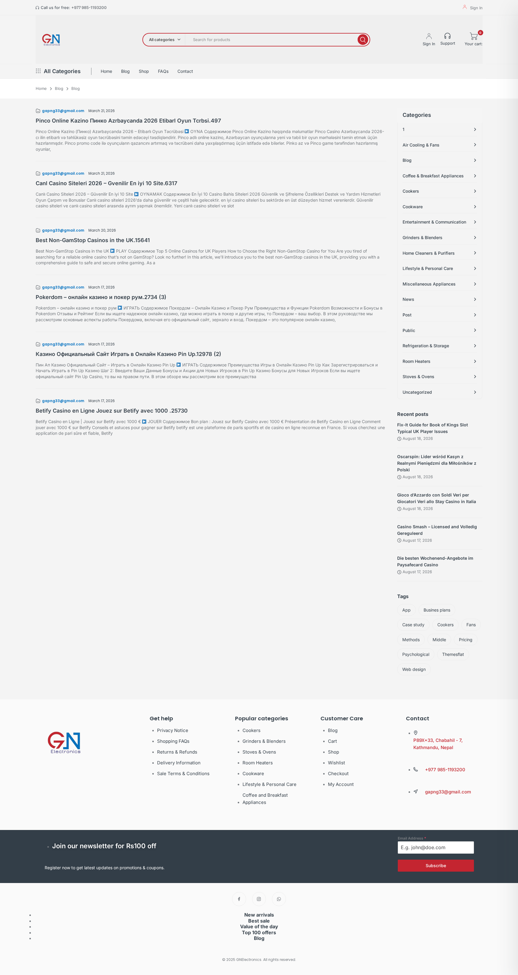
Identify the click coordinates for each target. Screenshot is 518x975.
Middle (439, 639)
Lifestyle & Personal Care (428, 268)
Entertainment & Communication (434, 221)
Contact (185, 71)
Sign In (476, 7)
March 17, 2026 (101, 287)
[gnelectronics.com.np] (51, 40)
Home (106, 71)
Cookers (411, 191)
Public (409, 330)
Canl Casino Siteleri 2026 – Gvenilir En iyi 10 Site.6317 (106, 183)
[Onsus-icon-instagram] (259, 899)
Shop (144, 71)
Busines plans (437, 609)
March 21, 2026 (101, 110)
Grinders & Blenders (422, 237)
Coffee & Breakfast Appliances (433, 175)
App (406, 609)
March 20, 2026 (102, 230)
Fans (471, 624)
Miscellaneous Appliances (429, 283)
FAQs (163, 71)
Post (407, 314)
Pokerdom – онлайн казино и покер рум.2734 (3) (101, 297)
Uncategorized (417, 392)
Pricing (465, 639)
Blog (125, 71)
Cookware (413, 206)
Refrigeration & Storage (426, 345)
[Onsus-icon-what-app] (279, 899)
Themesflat (453, 654)
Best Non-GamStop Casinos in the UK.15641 (93, 240)
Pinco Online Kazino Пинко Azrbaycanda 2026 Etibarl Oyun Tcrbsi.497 (128, 120)
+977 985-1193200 (89, 7)
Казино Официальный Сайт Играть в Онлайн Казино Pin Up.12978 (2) (128, 354)
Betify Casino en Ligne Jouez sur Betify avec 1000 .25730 (112, 410)
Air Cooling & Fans (421, 144)
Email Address (412, 838)
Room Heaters (416, 361)
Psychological (415, 654)
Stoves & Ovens (418, 376)
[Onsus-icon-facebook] (239, 899)
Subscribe (436, 865)
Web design (414, 669)
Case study (413, 624)
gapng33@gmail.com (63, 110)
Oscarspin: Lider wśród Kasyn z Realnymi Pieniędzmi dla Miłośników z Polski (436, 463)
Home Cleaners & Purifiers (429, 253)
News (408, 299)
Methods (411, 639)
